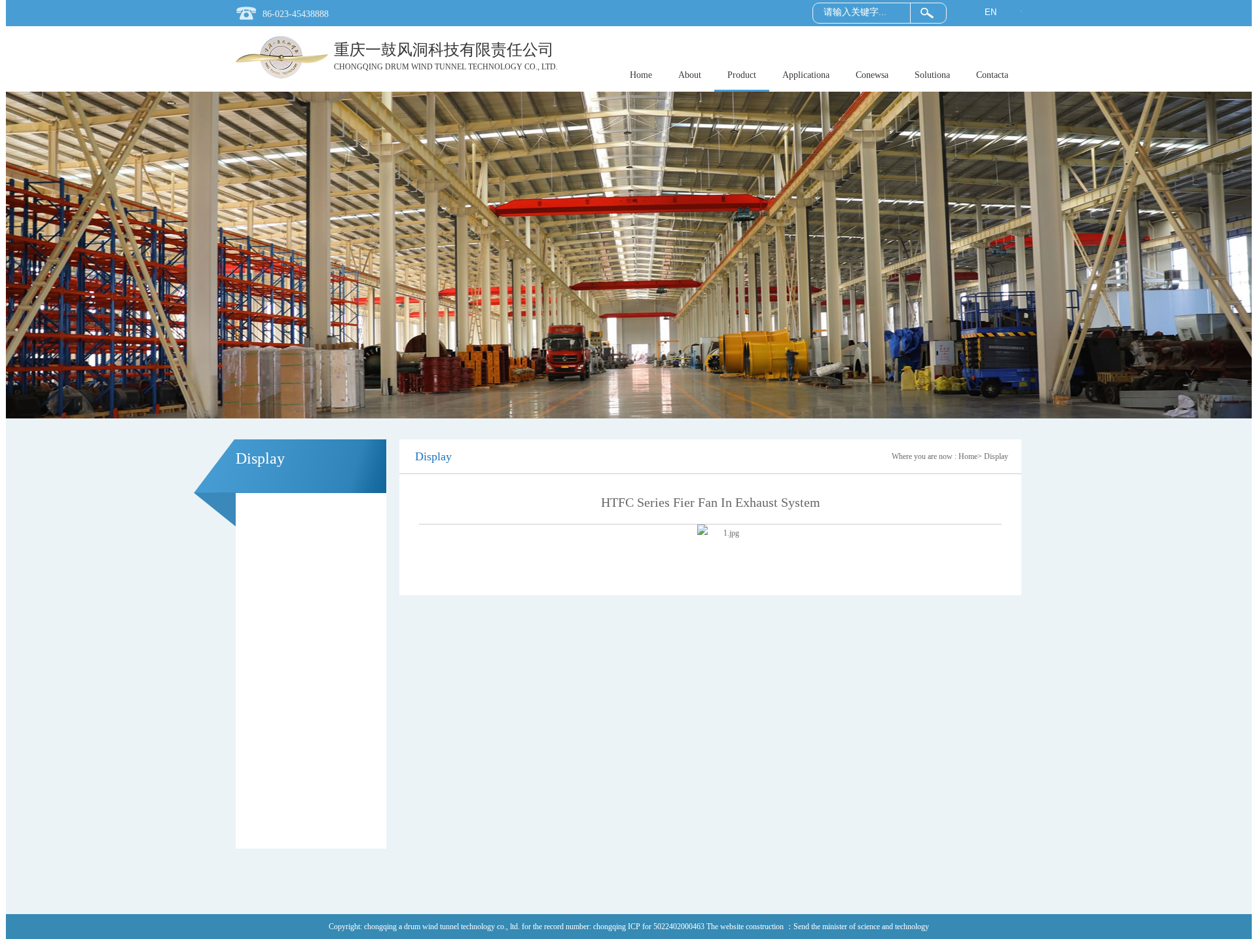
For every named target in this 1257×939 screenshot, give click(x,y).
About (689, 75)
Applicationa (805, 75)
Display (996, 456)
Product (741, 75)
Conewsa (872, 75)
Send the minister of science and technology (861, 926)
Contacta (992, 75)
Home (641, 75)
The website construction (746, 926)
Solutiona (932, 75)
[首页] (282, 78)
